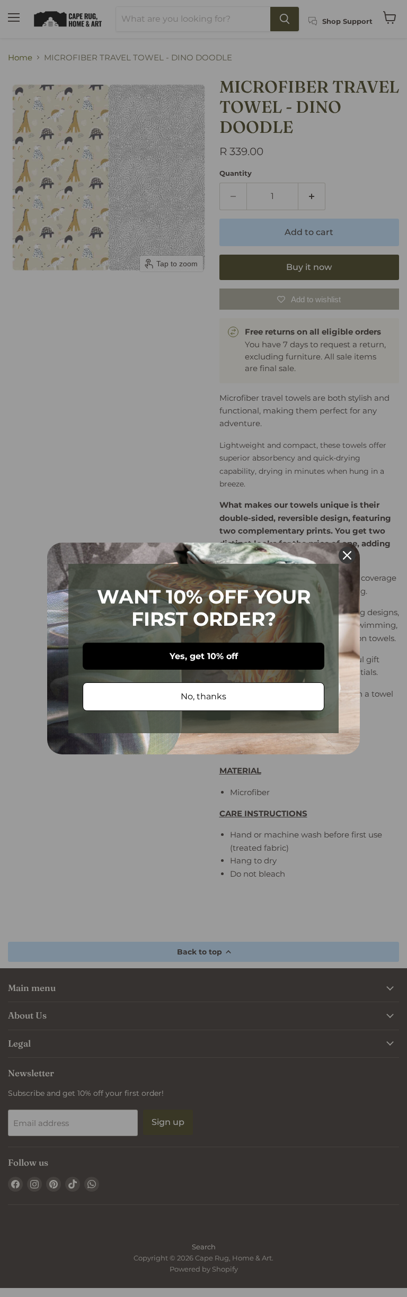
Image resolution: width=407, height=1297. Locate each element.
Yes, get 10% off (204, 656)
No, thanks (203, 696)
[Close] (347, 555)
